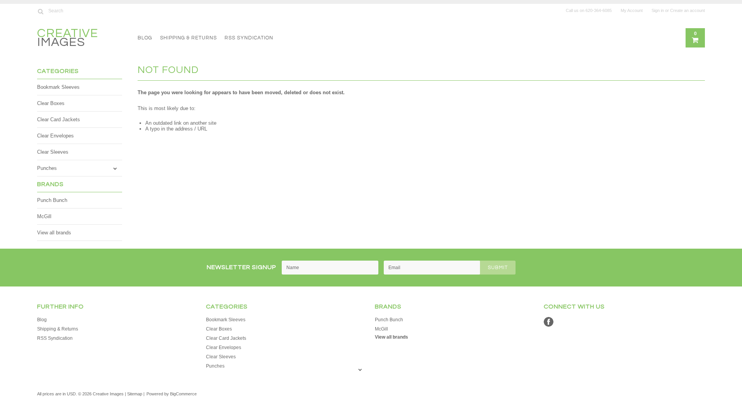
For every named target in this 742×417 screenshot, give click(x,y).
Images (67, 39)
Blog (145, 38)
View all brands (54, 233)
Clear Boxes (51, 103)
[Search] (40, 11)
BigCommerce (183, 394)
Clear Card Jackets (58, 119)
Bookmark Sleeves (58, 87)
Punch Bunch (52, 200)
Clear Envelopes (55, 136)
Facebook (548, 322)
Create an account (687, 10)
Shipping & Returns (188, 38)
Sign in (658, 10)
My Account (632, 10)
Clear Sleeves (52, 152)
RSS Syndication (249, 38)
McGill (44, 216)
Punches (47, 168)
